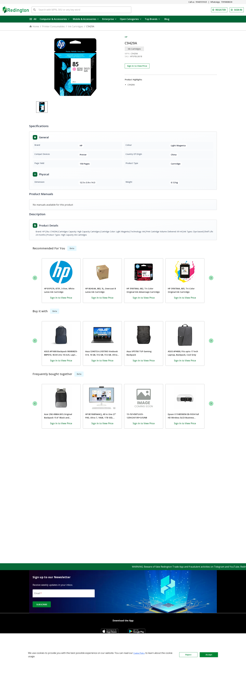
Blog (166, 19)
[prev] (35, 278)
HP (126, 37)
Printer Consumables (53, 26)
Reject (188, 654)
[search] (34, 10)
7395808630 (226, 2)
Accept (209, 654)
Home (36, 26)
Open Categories (129, 19)
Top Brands (151, 19)
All (35, 19)
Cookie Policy (139, 653)
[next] (211, 278)
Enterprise (108, 19)
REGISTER (221, 9)
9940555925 (201, 2)
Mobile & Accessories (84, 19)
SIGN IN (238, 9)
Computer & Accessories (53, 19)
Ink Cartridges (75, 26)
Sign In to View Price (137, 66)
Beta (72, 248)
